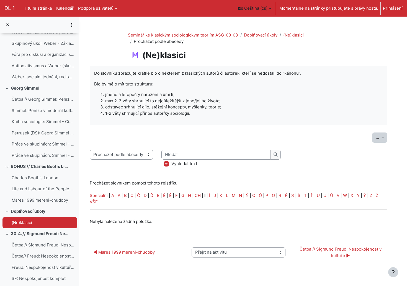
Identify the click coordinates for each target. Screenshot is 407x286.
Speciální (99, 195)
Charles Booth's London (35, 177)
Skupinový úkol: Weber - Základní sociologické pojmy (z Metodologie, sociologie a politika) (43, 43)
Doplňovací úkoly (28, 211)
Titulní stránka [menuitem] (38, 8)
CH (198, 195)
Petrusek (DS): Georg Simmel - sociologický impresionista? (43, 133)
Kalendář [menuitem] (65, 8)
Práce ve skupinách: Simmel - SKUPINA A (43, 144)
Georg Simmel (25, 88)
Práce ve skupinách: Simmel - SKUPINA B (43, 155)
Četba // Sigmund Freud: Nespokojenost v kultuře (43, 245)
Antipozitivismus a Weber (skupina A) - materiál (43, 65)
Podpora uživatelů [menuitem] (96, 8)
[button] (254, 8)
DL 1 (9, 8)
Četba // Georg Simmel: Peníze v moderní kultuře (43, 99)
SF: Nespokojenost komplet (39, 278)
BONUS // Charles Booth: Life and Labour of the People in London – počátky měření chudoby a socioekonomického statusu (40, 166)
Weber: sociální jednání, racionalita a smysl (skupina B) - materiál (43, 76)
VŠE (94, 201)
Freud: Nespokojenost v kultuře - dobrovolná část (43, 267)
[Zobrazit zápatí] (393, 272)
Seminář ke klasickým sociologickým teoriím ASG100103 (183, 35)
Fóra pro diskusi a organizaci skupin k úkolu (43, 54)
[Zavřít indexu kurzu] (7, 25)
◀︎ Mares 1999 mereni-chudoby (124, 252)
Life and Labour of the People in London (43, 188)
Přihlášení (393, 8)
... (381, 137)
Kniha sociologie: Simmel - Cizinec (43, 121)
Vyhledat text (184, 163)
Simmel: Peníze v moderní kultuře (43, 110)
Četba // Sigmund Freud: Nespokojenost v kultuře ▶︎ (341, 252)
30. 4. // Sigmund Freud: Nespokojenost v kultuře (40, 233)
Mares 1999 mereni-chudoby (40, 200)
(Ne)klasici (22, 222)
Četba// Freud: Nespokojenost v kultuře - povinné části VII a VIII (43, 256)
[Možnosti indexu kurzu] (72, 25)
